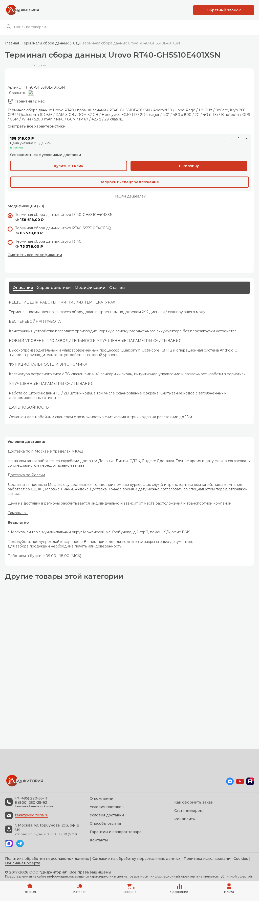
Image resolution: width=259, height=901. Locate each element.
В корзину (189, 166)
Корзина (129, 890)
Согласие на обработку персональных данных (136, 858)
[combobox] (123, 27)
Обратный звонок (224, 10)
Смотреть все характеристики (37, 126)
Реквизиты (185, 819)
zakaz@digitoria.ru (31, 815)
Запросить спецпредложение (129, 182)
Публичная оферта (22, 863)
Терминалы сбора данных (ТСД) (51, 43)
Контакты (99, 840)
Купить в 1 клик (68, 166)
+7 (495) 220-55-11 (31, 798)
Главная (12, 43)
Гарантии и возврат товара (115, 832)
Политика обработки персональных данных (47, 858)
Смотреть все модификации (35, 255)
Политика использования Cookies (216, 858)
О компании (101, 798)
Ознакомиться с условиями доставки (45, 155)
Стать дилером (188, 810)
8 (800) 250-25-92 (31, 802)
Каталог (79, 892)
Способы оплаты (105, 823)
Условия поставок (107, 807)
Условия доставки (107, 815)
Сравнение (179, 890)
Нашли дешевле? (129, 196)
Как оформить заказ (193, 802)
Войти (229, 892)
